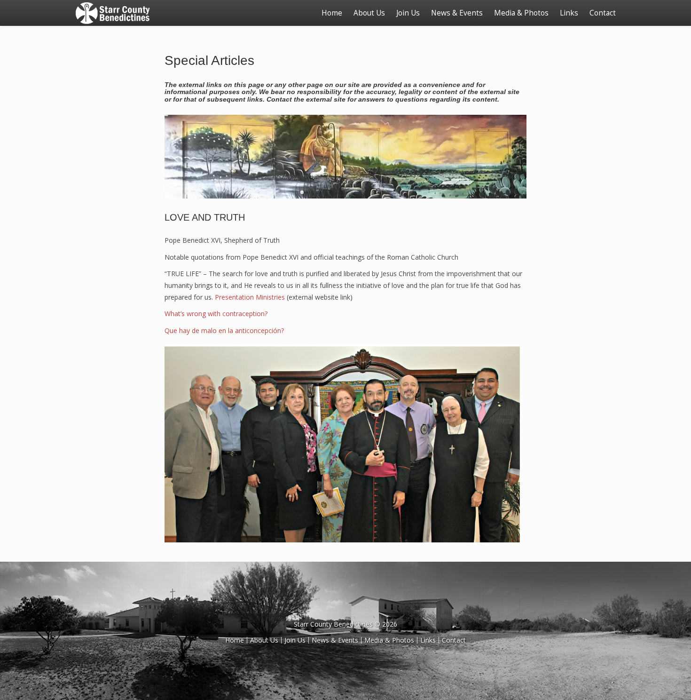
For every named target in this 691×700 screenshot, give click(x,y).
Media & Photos (521, 13)
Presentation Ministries (250, 297)
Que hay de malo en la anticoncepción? (224, 330)
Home (332, 13)
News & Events (457, 13)
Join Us (408, 13)
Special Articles (209, 60)
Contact (602, 13)
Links (569, 13)
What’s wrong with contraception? (216, 313)
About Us (369, 13)
